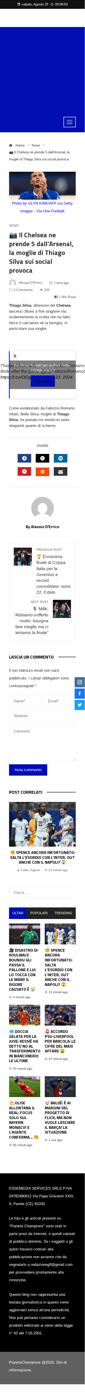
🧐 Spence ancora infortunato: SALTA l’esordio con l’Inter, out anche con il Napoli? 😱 (42, 857)
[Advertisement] (42, 69)
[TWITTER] (42, 458)
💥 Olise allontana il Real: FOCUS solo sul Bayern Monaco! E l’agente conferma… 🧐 (24, 1120)
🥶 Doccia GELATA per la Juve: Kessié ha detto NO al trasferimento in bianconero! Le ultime (24, 1046)
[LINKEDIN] (60, 458)
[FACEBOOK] (24, 458)
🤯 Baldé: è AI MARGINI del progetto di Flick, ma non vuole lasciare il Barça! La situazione (60, 1117)
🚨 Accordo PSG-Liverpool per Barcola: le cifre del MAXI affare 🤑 (60, 1041)
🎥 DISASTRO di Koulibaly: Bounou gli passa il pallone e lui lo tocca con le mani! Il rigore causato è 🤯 (23, 970)
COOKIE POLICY (43, 370)
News (13, 225)
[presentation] (13, 840)
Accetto (42, 381)
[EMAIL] (60, 471)
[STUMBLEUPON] (42, 472)
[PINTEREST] (24, 471)
